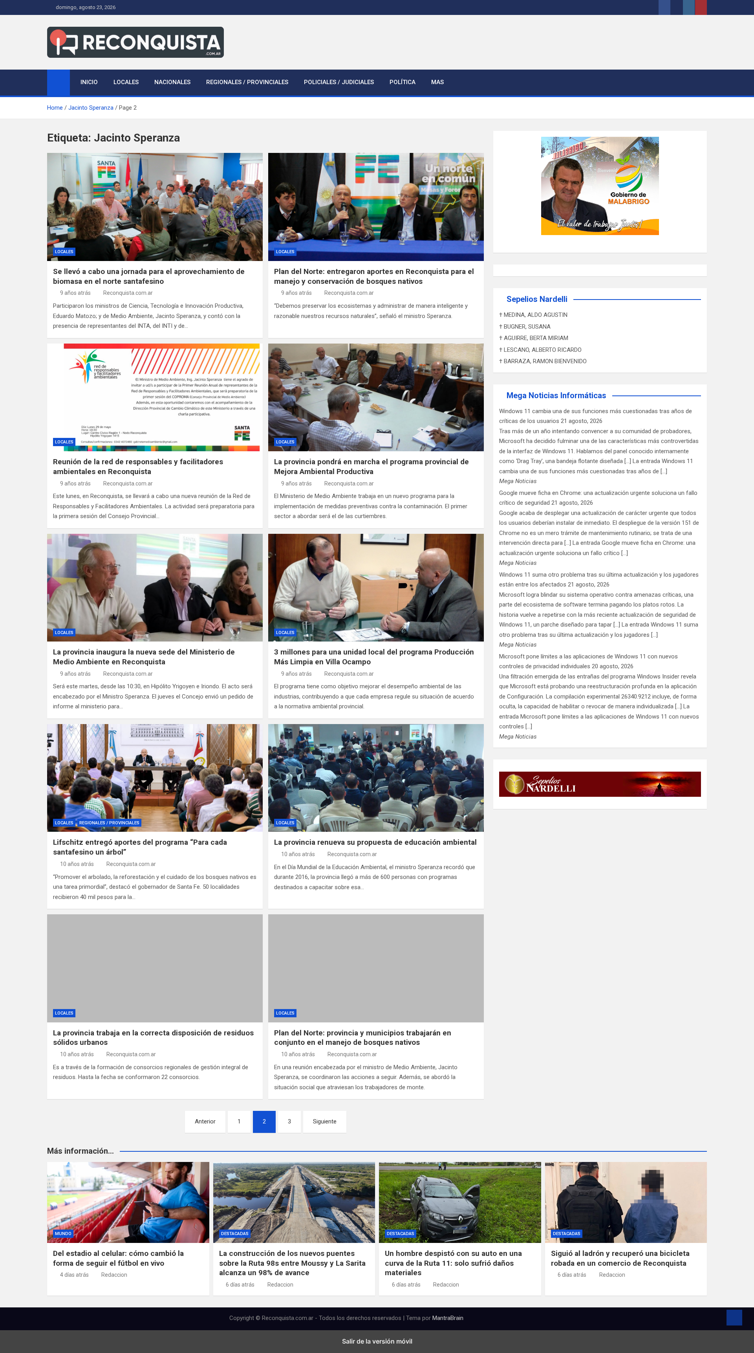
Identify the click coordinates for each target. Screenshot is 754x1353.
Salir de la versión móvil (377, 1341)
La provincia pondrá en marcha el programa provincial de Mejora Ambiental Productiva (371, 466)
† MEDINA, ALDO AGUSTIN (533, 314)
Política (402, 82)
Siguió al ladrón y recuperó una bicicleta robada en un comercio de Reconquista (620, 1258)
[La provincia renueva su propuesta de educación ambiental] (376, 778)
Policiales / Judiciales (339, 82)
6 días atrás (240, 1284)
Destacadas (235, 1233)
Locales (126, 82)
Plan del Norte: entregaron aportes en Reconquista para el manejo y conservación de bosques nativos (374, 276)
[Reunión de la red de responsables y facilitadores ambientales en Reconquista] (155, 397)
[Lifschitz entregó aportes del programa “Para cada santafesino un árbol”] (155, 778)
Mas (437, 82)
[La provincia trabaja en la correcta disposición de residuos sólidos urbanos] (155, 968)
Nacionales (172, 82)
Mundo (63, 1233)
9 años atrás (75, 293)
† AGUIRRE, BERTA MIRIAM (533, 338)
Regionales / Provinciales (247, 82)
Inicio (89, 82)
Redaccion (114, 1275)
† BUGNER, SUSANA (525, 326)
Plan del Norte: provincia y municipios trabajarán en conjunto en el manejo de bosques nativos (362, 1037)
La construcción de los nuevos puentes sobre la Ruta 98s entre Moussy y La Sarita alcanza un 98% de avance (292, 1263)
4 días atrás (74, 1275)
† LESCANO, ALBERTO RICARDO (540, 349)
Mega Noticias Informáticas (556, 395)
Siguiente (325, 1121)
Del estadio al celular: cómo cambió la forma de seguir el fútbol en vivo (118, 1258)
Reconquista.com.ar (128, 293)
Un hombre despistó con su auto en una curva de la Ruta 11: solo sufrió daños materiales (453, 1263)
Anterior (205, 1121)
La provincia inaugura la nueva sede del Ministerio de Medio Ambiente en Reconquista (144, 656)
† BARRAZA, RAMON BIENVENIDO (543, 361)
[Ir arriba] (734, 1317)
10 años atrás (77, 864)
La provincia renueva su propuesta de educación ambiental (375, 842)
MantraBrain (447, 1318)
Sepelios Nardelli (537, 299)
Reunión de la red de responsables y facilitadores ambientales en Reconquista (138, 466)
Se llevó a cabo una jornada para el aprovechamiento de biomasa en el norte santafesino (149, 276)
